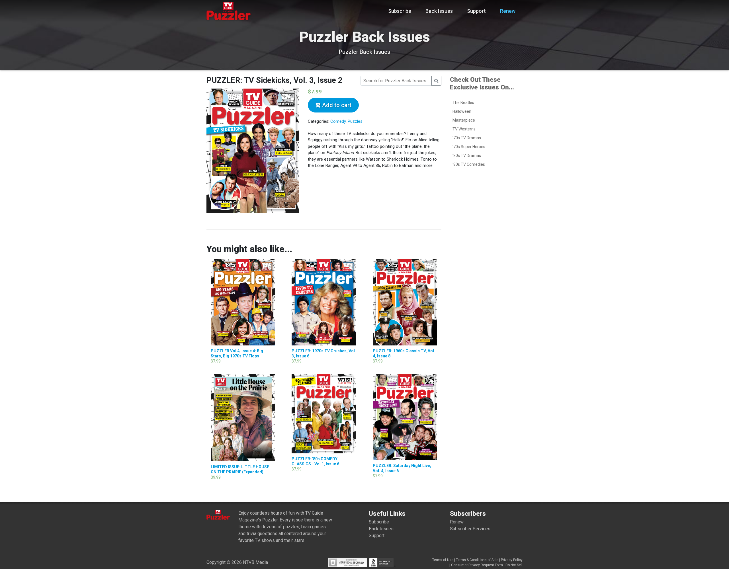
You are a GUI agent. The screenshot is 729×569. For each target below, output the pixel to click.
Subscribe (399, 11)
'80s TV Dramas (466, 155)
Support (476, 11)
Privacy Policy (512, 560)
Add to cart (336, 105)
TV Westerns (464, 129)
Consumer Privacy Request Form (477, 565)
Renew (507, 11)
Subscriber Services (470, 528)
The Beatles (463, 102)
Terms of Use (442, 560)
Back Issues (439, 11)
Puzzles (355, 121)
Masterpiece (463, 120)
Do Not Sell (514, 565)
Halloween (461, 111)
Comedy (338, 121)
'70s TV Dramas (466, 138)
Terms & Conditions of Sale (477, 560)
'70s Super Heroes (468, 146)
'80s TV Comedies (468, 164)
